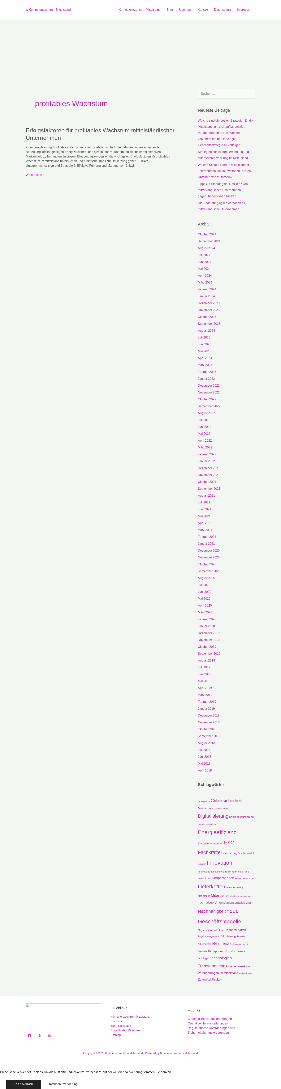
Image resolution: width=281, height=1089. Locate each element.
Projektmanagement (208, 936)
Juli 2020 (204, 585)
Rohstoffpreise (234, 951)
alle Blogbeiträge (120, 1025)
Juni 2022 (204, 426)
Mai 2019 (204, 681)
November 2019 (209, 639)
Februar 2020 (207, 619)
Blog (170, 9)
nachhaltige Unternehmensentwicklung (224, 902)
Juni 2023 (204, 344)
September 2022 (209, 406)
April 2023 (205, 358)
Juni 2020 (204, 591)
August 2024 (206, 248)
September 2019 (209, 653)
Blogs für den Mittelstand (125, 1030)
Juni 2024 (204, 261)
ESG (229, 843)
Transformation (211, 966)
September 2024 (209, 241)
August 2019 (206, 660)
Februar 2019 (207, 701)
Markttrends (204, 896)
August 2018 (206, 743)
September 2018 (209, 736)
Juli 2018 (204, 749)
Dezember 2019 (209, 633)
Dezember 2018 (209, 715)
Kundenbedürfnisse (244, 878)
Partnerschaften (235, 930)
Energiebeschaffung (207, 824)
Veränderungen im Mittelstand (218, 973)
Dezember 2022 (209, 385)
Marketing (238, 887)
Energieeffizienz (217, 832)
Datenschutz (222, 9)
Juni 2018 (204, 756)
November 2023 (209, 310)
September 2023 (209, 323)
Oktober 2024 (207, 234)
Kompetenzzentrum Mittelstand (140, 9)
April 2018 (205, 770)
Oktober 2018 (207, 729)
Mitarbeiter (220, 895)
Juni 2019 (204, 674)
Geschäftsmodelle (246, 853)
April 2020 (205, 605)
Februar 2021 (207, 536)
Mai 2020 (204, 598)
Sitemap (115, 1034)
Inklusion (202, 864)
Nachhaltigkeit (212, 911)
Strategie (203, 958)
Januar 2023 (206, 378)
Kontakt (203, 9)
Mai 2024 (204, 268)
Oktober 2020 (207, 564)
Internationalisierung (236, 871)
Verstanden (23, 1084)
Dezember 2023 (209, 303)
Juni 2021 (204, 509)
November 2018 (209, 722)
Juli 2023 (204, 337)
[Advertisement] (140, 48)
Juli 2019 (204, 667)
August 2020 (206, 578)
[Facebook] (29, 1035)
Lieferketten (211, 886)
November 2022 (209, 392)
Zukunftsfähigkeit (210, 979)
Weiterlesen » (35, 174)
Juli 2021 (204, 502)
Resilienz (220, 943)
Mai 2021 (204, 516)
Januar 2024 (206, 296)
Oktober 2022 (207, 399)
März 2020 (205, 612)
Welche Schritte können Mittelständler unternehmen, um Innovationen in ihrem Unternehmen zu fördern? (225, 171)
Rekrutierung (228, 936)
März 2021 (205, 530)
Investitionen (204, 878)
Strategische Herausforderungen (210, 1018)
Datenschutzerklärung (63, 1084)
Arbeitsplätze (204, 801)
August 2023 (206, 330)
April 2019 (205, 688)
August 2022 (206, 413)
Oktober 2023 (207, 316)
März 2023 (205, 365)
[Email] (49, 1035)
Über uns (185, 9)
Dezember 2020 (209, 550)
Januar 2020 (206, 626)
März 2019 (205, 694)
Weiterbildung (245, 973)
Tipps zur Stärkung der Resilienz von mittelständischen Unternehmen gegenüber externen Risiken (223, 190)
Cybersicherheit (226, 800)
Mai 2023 (204, 351)
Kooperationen (223, 878)
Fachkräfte (209, 852)
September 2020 (209, 571)
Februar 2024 (207, 289)
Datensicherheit (221, 808)
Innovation (219, 863)
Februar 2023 (207, 371)
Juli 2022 (204, 420)
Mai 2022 (204, 433)
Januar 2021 (206, 543)
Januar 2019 (206, 708)
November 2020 (209, 557)
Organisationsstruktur (211, 930)
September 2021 (209, 488)
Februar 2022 (207, 454)
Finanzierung (229, 853)
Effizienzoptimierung (241, 816)
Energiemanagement (210, 843)
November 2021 (209, 475)
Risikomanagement (239, 944)
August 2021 (206, 495)
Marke (229, 887)
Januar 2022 (206, 461)
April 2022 (205, 440)
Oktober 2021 (207, 481)
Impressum (244, 9)
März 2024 (205, 282)
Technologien (221, 958)
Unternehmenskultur (238, 966)
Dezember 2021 (209, 468)
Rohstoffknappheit (211, 951)
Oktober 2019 (207, 646)
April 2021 (205, 523)
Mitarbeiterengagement (240, 896)
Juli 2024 (204, 255)
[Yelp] (39, 1035)
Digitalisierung (213, 816)
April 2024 (205, 275)
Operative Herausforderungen (208, 1023)
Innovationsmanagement (211, 871)
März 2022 (205, 447)
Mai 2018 (204, 763)
